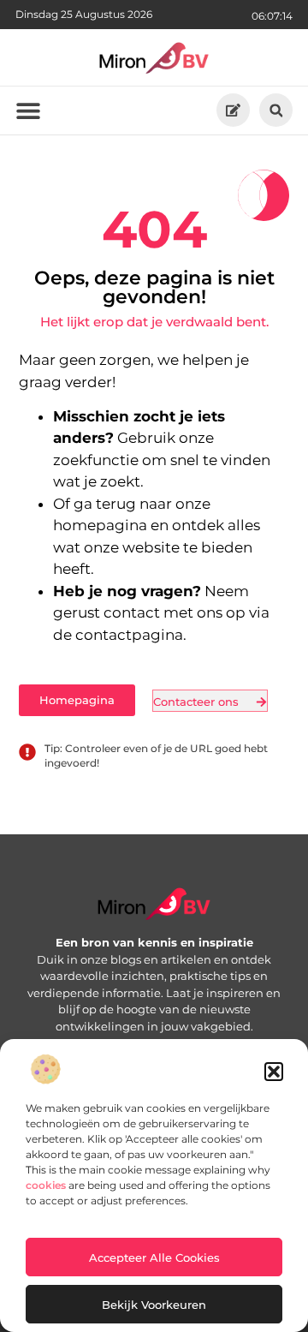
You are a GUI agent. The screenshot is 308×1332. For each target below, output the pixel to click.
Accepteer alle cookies (154, 1257)
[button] (273, 1071)
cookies (46, 1185)
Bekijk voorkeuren (154, 1304)
